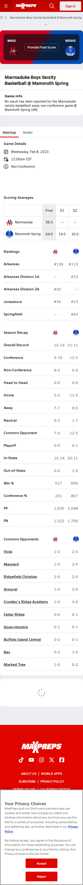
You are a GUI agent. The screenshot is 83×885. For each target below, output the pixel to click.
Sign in (70, 6)
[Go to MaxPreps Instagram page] (41, 760)
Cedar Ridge (14, 614)
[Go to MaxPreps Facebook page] (62, 760)
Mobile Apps (51, 773)
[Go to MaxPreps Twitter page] (51, 760)
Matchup (9, 132)
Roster (28, 132)
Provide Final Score (41, 47)
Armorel (10, 589)
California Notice (55, 789)
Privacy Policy (52, 781)
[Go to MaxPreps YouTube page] (31, 760)
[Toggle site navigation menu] (6, 6)
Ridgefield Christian (20, 576)
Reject (41, 876)
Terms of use (24, 789)
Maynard (11, 564)
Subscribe (27, 781)
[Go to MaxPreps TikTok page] (21, 760)
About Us (28, 773)
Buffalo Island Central (22, 639)
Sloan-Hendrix (16, 627)
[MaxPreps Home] (26, 6)
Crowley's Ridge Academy (26, 601)
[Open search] (52, 6)
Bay (7, 652)
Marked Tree (14, 664)
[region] (41, 837)
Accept (41, 863)
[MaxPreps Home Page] (1, 21)
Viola (8, 551)
